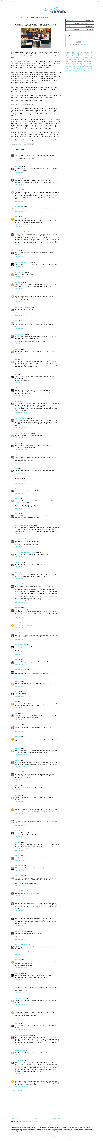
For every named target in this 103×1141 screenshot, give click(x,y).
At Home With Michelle (22, 232)
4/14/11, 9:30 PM (20, 708)
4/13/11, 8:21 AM (20, 288)
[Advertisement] (36, 1104)
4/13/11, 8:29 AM (20, 302)
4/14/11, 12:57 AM (21, 627)
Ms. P (16, 691)
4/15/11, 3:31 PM (20, 837)
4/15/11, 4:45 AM (20, 780)
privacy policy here (69, 1131)
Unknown (17, 681)
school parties (73, 68)
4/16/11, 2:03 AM (20, 885)
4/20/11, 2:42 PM (20, 1055)
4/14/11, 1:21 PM (20, 686)
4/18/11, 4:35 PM (20, 979)
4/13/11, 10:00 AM (21, 396)
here (50, 17)
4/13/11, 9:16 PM (20, 578)
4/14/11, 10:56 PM (21, 766)
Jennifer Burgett (21, 669)
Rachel (17, 572)
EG (15, 488)
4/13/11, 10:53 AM (21, 428)
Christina (18, 166)
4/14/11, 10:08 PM (21, 743)
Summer (88, 53)
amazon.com (28, 1131)
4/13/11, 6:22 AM (20, 226)
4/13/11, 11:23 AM (21, 438)
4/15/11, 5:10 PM (20, 850)
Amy (16, 713)
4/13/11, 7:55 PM (20, 567)
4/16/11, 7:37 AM (20, 895)
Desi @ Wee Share (21, 644)
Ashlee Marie (19, 1060)
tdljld (17, 760)
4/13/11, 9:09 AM (20, 344)
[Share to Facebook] (32, 144)
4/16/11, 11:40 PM (21, 939)
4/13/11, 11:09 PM (21, 602)
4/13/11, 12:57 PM (21, 483)
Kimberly (18, 282)
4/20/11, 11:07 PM (21, 1087)
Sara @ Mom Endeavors (22, 1035)
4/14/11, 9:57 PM (20, 731)
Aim (16, 468)
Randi (16, 443)
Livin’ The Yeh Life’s (23, 433)
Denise (17, 401)
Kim (16, 623)
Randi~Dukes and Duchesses (24, 525)
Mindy (16, 250)
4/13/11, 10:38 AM (21, 413)
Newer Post (15, 1118)
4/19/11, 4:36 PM (20, 1018)
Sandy (16, 294)
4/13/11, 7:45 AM (20, 256)
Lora (16, 374)
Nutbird (17, 607)
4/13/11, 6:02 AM (20, 184)
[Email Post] (25, 144)
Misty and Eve (19, 998)
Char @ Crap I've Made (22, 307)
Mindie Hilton (19, 334)
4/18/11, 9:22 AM (20, 954)
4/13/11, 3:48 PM (20, 493)
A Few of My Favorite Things (25, 552)
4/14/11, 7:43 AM (20, 654)
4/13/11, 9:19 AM (20, 354)
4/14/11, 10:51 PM (21, 755)
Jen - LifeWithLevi (21, 944)
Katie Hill (18, 830)
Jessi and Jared (20, 418)
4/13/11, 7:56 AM (20, 277)
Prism (16, 785)
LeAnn (16, 388)
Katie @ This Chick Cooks (24, 891)
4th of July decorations (82, 58)
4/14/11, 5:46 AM (20, 639)
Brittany (18, 455)
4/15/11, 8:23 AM (20, 790)
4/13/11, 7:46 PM (20, 557)
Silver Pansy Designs (22, 262)
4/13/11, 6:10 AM (20, 201)
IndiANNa (18, 795)
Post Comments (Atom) (29, 1121)
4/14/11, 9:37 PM (20, 719)
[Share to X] (30, 144)
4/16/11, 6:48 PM (20, 910)
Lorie (16, 321)
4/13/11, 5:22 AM (20, 161)
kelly (16, 659)
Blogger (70, 1137)
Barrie (17, 855)
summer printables (81, 70)
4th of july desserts (81, 71)
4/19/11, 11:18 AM (21, 1004)
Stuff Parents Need (21, 633)
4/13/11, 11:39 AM (21, 463)
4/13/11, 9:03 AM (20, 329)
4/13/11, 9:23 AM (20, 382)
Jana (16, 1010)
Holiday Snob (19, 876)
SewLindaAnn (19, 206)
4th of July (73, 53)
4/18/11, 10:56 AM (21, 968)
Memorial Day (70, 66)
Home (36, 1118)
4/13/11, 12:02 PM (21, 473)
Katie (16, 916)
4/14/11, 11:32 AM (21, 676)
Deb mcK (17, 190)
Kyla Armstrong (20, 1050)
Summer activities (78, 61)
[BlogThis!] (29, 144)
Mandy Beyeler (19, 272)
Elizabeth (18, 562)
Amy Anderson (19, 539)
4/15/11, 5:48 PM (20, 860)
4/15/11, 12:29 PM (21, 825)
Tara (16, 819)
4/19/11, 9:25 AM (20, 993)
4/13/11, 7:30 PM (20, 547)
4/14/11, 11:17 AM (21, 664)
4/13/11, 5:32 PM (20, 520)
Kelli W (17, 349)
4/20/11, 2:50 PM (20, 1073)
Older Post (57, 1118)
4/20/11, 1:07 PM (20, 1045)
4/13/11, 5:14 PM (20, 508)
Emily (16, 1023)
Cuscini (17, 772)
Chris (16, 216)
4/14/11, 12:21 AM (21, 617)
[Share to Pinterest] (33, 144)
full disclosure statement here (46, 1131)
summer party (81, 66)
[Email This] (28, 144)
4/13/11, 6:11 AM (20, 211)
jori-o (17, 901)
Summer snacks (83, 68)
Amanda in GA (19, 153)
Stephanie (18, 1079)
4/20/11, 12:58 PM (21, 1030)
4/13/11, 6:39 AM (20, 245)
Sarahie (17, 584)
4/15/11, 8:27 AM (20, 801)
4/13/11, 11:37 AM (21, 449)
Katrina (17, 842)
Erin (16, 701)
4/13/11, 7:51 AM (20, 267)
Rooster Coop (19, 866)
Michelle (18, 736)
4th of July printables (82, 65)
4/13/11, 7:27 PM (20, 533)
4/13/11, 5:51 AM (20, 172)
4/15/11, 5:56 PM (20, 870)
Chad (16, 359)
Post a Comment (18, 1090)
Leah (16, 178)
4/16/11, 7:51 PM (20, 926)
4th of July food (72, 60)
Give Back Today (20, 931)
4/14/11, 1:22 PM (20, 696)
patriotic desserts (79, 63)
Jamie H (17, 725)
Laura (16, 513)
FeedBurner (83, 44)
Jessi (16, 807)
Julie (16, 498)
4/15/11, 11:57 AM (21, 813)
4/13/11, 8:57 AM (20, 315)
